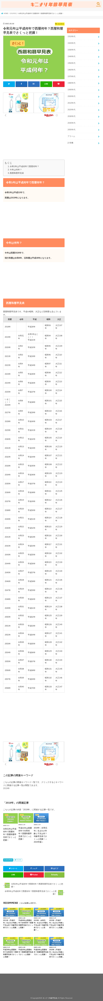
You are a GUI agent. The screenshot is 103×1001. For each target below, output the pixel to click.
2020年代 (71, 110)
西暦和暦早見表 (17, 173)
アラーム (71, 136)
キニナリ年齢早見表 (50, 998)
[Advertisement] (34, 142)
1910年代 (71, 36)
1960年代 (71, 70)
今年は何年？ (16, 169)
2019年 (6, 788)
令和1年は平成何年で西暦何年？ (24, 166)
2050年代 (71, 130)
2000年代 (71, 96)
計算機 (70, 143)
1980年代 (71, 83)
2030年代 (71, 116)
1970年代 (71, 76)
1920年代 (71, 43)
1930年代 (71, 50)
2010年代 (9, 860)
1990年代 (71, 90)
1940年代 (71, 56)
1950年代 (71, 63)
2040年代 (71, 123)
